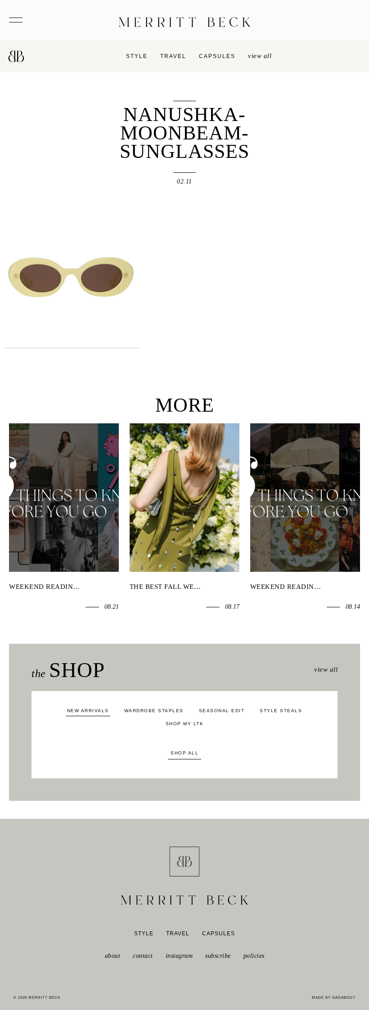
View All (326, 669)
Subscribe (218, 955)
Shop (68, 670)
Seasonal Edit (222, 710)
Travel (173, 56)
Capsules (217, 56)
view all (259, 55)
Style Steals (281, 710)
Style (137, 56)
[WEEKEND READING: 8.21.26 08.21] (64, 497)
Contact (143, 955)
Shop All (184, 752)
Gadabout (344, 998)
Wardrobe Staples (154, 710)
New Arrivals (88, 710)
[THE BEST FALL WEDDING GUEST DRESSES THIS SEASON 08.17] (184, 497)
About (113, 955)
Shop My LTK (185, 723)
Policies (254, 955)
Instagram (179, 955)
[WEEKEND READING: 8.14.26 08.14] (305, 497)
